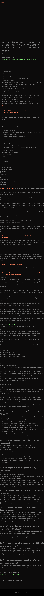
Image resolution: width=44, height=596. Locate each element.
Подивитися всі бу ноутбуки (9, 574)
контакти (12, 324)
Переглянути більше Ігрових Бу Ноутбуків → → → (19, 59)
